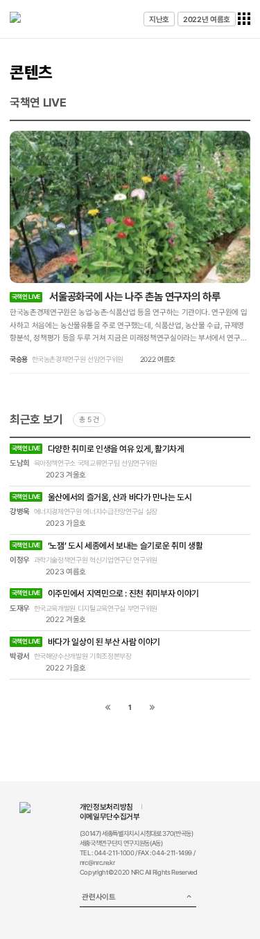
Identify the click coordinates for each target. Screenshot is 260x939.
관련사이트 (98, 897)
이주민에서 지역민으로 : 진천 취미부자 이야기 (105, 593)
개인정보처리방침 (106, 807)
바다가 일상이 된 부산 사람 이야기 (86, 642)
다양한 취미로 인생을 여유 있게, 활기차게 (98, 449)
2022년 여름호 (206, 19)
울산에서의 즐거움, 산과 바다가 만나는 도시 (101, 497)
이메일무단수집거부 (110, 816)
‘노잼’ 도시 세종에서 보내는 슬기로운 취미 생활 (107, 545)
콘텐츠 (31, 72)
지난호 (159, 19)
